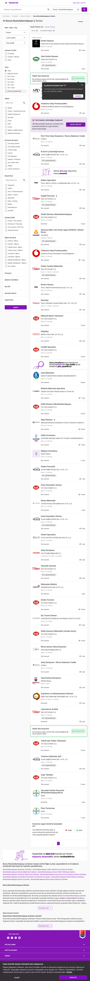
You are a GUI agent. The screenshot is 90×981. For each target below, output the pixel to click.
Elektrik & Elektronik (14, 114)
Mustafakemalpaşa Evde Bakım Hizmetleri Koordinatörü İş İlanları (27, 877)
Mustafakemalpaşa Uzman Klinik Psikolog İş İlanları (56, 872)
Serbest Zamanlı (13, 230)
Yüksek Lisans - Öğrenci (15, 250)
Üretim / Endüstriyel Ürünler (16, 111)
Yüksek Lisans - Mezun (15, 247)
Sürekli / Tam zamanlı (15, 221)
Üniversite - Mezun (13, 253)
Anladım (78, 96)
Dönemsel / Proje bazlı (15, 224)
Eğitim (10, 204)
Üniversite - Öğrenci (14, 257)
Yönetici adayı (12, 150)
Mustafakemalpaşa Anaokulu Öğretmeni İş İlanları (21, 874)
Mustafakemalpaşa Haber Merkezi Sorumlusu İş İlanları (53, 869)
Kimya (10, 127)
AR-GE (10, 188)
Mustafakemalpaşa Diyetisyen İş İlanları (17, 869)
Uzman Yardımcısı (14, 169)
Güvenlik (10, 117)
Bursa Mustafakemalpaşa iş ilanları (73, 896)
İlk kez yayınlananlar (14, 91)
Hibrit (9, 60)
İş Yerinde (11, 53)
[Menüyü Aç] (6, 2)
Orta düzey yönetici (14, 147)
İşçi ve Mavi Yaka (13, 162)
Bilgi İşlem (11, 198)
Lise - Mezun (12, 266)
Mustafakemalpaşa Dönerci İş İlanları (16, 879)
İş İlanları (15, 16)
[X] (12, 938)
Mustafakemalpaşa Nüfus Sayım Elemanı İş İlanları (49, 879)
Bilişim (10, 108)
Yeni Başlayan (12, 156)
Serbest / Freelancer (14, 159)
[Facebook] (8, 938)
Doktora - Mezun (13, 241)
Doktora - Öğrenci (13, 244)
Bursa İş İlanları (25, 16)
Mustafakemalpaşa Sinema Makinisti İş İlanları (20, 872)
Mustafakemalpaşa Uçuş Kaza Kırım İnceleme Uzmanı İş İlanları (63, 874)
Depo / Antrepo (13, 201)
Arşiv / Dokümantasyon (15, 191)
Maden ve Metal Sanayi (15, 130)
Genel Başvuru (12, 207)
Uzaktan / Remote (13, 57)
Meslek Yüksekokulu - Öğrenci (17, 263)
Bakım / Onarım (13, 195)
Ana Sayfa (6, 16)
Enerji (9, 120)
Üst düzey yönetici (13, 143)
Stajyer (10, 166)
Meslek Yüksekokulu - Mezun (17, 260)
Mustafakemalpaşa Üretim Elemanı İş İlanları (67, 877)
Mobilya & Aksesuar (14, 133)
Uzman (10, 153)
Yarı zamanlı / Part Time (15, 227)
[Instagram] (16, 938)
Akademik (11, 185)
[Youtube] (19, 938)
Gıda (9, 124)
